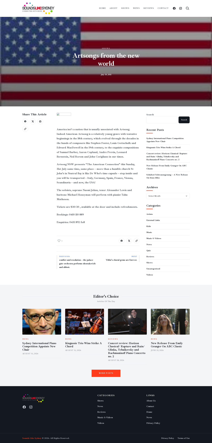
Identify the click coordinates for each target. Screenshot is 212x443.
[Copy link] (25, 129)
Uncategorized (153, 268)
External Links (153, 220)
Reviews (148, 8)
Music (149, 232)
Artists (149, 214)
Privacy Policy (153, 423)
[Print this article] (40, 121)
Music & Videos (153, 238)
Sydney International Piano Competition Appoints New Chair (39, 347)
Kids (148, 226)
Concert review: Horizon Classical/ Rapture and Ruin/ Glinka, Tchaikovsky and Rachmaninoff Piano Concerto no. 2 (166, 156)
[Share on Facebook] (25, 121)
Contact (163, 8)
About (113, 8)
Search (150, 114)
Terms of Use (184, 438)
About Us (151, 400)
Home (102, 8)
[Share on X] (33, 121)
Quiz (148, 250)
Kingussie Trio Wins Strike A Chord (163, 147)
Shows (125, 8)
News (136, 8)
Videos (149, 275)
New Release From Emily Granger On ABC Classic (167, 345)
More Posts (106, 373)
